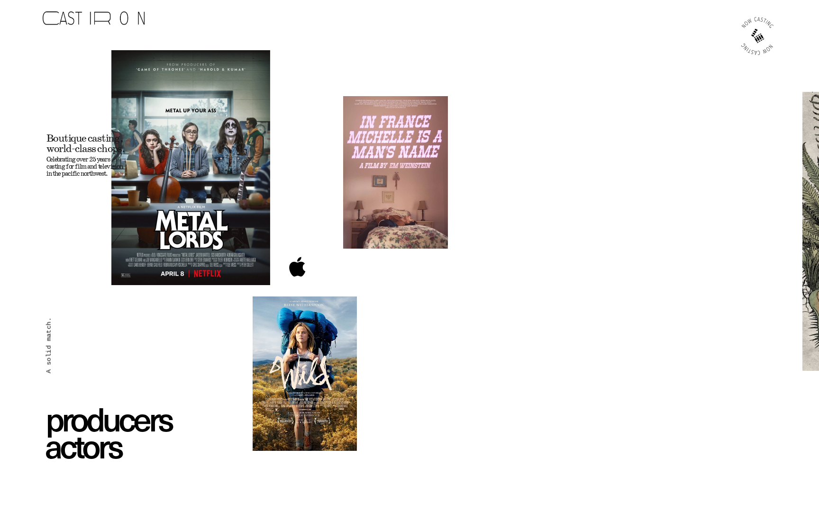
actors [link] (83, 445)
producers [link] (109, 417)
